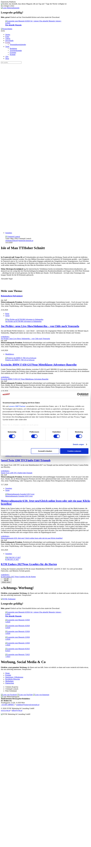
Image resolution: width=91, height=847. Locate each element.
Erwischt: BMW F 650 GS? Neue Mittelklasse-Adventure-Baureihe (24, 379)
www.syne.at (5, 710)
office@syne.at (17, 710)
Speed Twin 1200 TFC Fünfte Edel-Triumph (16, 473)
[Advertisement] (45, 173)
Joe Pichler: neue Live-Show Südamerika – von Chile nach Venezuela (25, 339)
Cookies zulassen (74, 451)
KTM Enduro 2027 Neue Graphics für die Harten (18, 577)
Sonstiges (8, 233)
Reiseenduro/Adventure (11, 296)
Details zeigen (78, 444)
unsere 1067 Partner (17, 406)
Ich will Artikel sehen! (6, 580)
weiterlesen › (5, 337)
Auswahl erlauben (45, 451)
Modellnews (9, 354)
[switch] (34, 436)
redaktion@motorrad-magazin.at (27, 705)
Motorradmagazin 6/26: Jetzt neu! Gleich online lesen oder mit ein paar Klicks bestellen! (32, 538)
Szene (7, 316)
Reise (7, 314)
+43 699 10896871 (8, 705)
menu (3, 31)
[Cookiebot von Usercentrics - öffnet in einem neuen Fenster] (78, 394)
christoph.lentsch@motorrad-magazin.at (19, 240)
